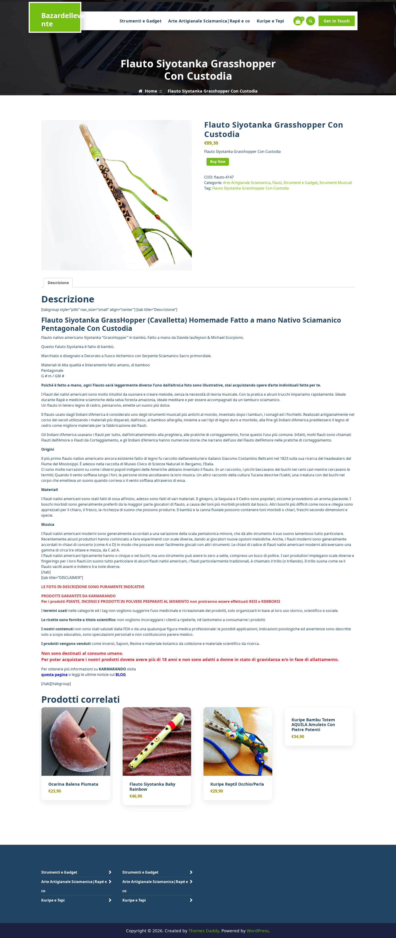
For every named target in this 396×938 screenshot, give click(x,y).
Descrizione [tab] (58, 282)
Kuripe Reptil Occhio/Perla (237, 784)
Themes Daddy (204, 930)
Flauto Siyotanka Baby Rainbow (152, 787)
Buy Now (218, 161)
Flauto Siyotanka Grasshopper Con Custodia (250, 188)
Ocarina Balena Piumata (73, 784)
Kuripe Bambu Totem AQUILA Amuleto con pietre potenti (313, 724)
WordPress (258, 930)
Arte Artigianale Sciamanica (246, 182)
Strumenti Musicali (335, 182)
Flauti (277, 182)
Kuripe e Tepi (270, 21)
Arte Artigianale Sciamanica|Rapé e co (209, 21)
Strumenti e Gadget (141, 21)
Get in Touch (337, 21)
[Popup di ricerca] (310, 20)
